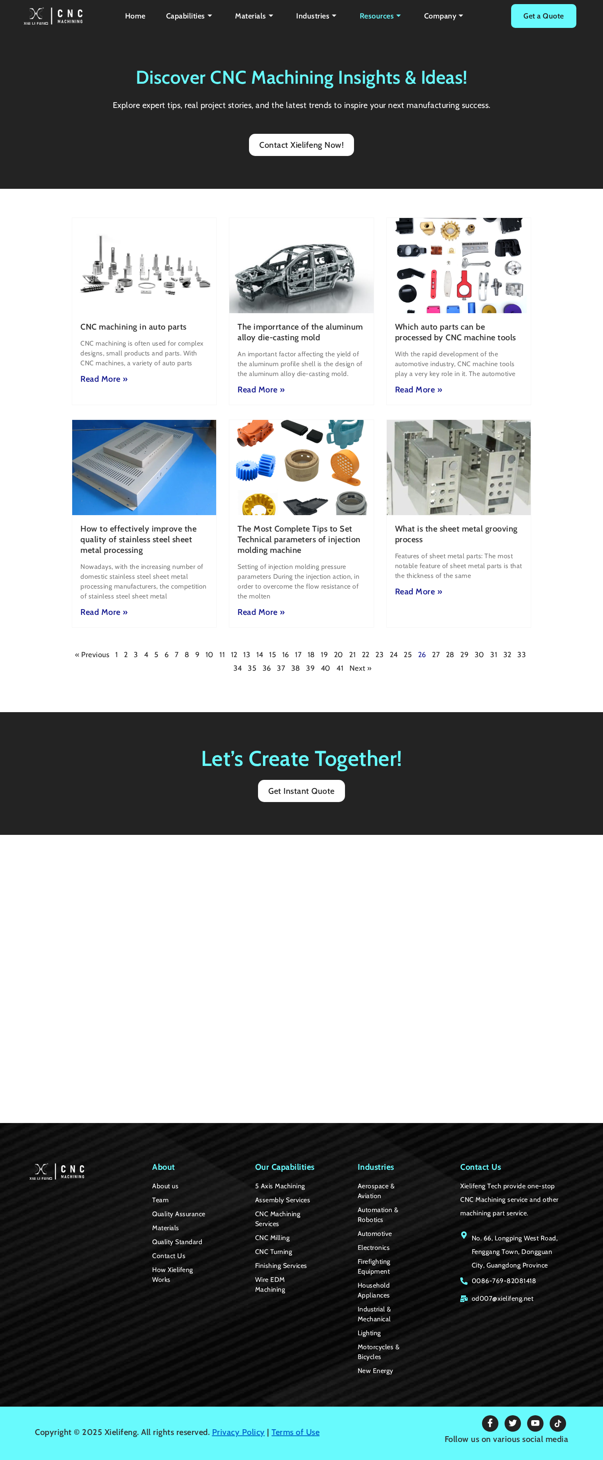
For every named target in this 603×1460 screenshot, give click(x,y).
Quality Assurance (179, 1214)
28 (450, 654)
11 (222, 654)
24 (394, 654)
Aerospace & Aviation (376, 1191)
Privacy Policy (238, 1432)
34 (237, 668)
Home (135, 16)
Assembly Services (283, 1200)
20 (338, 654)
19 (324, 654)
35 (252, 668)
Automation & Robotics (378, 1215)
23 (379, 654)
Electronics (374, 1247)
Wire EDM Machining (270, 1284)
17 (298, 654)
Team (160, 1200)
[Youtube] (535, 1423)
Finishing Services (281, 1266)
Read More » (104, 379)
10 (210, 654)
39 (310, 668)
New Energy (375, 1371)
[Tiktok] (558, 1423)
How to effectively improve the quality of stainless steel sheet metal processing (138, 539)
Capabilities (185, 16)
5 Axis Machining (280, 1186)
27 (436, 654)
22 (366, 654)
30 (479, 654)
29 (464, 654)
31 (493, 654)
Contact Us (168, 1256)
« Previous (92, 654)
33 (521, 654)
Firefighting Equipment (374, 1266)
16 (285, 654)
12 (234, 654)
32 (507, 654)
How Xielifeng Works (172, 1275)
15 (272, 654)
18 (311, 654)
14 (259, 654)
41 (339, 668)
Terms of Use (296, 1432)
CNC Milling (272, 1238)
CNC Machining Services (278, 1219)
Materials (250, 16)
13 (246, 654)
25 (408, 654)
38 (295, 668)
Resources (377, 16)
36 (267, 668)
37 (281, 668)
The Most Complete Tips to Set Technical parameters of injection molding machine (299, 539)
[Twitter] (513, 1423)
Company (440, 16)
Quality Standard (177, 1242)
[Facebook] (490, 1423)
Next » (360, 668)
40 (326, 668)
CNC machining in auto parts (133, 327)
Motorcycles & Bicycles (379, 1352)
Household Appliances (374, 1290)
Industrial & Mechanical (374, 1314)
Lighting (369, 1333)
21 (352, 654)
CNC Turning (273, 1252)
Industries (312, 16)
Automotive (375, 1234)
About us (165, 1186)
